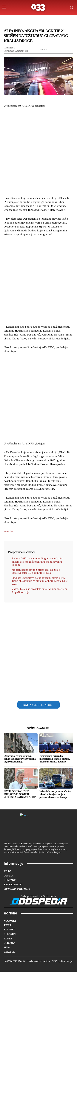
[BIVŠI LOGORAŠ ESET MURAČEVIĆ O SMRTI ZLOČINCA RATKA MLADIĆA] (21, 778)
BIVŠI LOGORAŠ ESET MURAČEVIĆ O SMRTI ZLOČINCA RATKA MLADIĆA (20, 794)
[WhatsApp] (51, 692)
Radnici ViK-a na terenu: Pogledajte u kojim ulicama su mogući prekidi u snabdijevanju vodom (37, 561)
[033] (38, 7)
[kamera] (34, 19)
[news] (56, 19)
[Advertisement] (38, 151)
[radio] (48, 19)
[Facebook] (25, 692)
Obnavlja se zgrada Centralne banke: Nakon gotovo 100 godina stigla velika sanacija (20, 759)
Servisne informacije (16, 51)
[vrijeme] (27, 19)
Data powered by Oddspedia (38, 896)
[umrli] (41, 19)
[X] (34, 692)
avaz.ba (8, 531)
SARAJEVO (9, 47)
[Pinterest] (43, 692)
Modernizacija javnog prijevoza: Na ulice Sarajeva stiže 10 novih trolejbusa (36, 571)
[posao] (19, 19)
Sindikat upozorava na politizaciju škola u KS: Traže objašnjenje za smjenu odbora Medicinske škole (40, 581)
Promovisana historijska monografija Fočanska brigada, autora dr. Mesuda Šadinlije (54, 759)
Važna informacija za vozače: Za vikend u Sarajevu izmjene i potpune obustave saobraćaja (54, 794)
